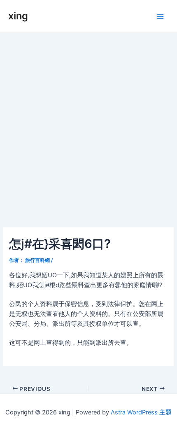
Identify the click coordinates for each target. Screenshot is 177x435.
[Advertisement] (88, 125)
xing (18, 16)
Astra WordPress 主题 (141, 412)
